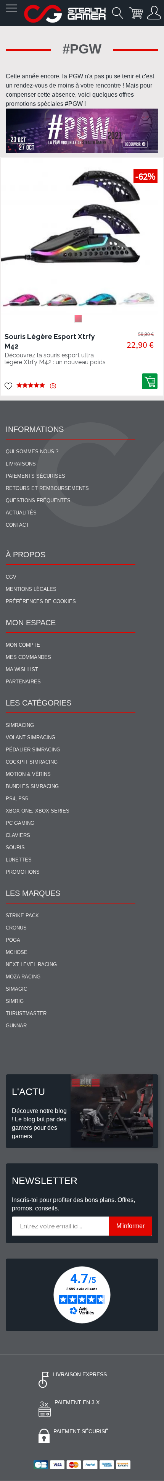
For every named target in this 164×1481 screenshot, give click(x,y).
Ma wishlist (22, 669)
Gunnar (16, 1025)
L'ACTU (28, 1091)
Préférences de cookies (41, 601)
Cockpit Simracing (32, 762)
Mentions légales (31, 589)
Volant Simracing (30, 737)
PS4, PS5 (17, 798)
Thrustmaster (26, 1013)
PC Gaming (20, 823)
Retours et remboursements (47, 488)
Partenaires (23, 682)
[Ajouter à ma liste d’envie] (9, 385)
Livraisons (21, 464)
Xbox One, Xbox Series (37, 811)
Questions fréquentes (38, 500)
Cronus (16, 928)
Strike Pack (22, 915)
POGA (13, 940)
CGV (11, 577)
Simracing (20, 725)
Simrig (15, 1001)
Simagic (16, 989)
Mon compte (23, 645)
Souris (15, 847)
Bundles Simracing (32, 786)
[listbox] (79, 320)
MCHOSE (16, 952)
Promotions (23, 872)
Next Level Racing (31, 964)
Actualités (21, 513)
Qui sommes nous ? (32, 451)
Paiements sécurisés (35, 476)
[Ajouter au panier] (150, 381)
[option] (78, 319)
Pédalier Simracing (33, 750)
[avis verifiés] (82, 1294)
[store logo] (65, 14)
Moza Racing (23, 977)
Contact (17, 525)
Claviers (18, 835)
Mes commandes (28, 657)
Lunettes (19, 860)
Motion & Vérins (28, 774)
